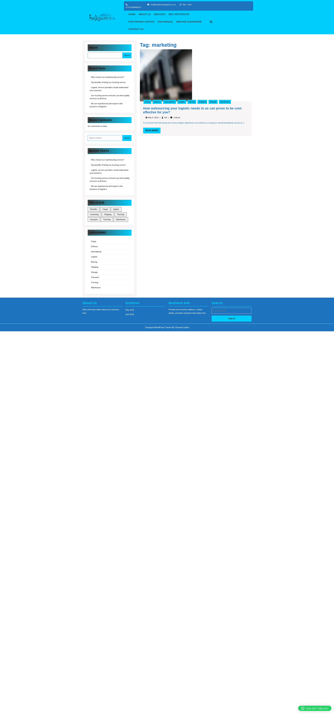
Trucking (107, 219)
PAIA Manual (165, 21)
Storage (94, 272)
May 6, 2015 (153, 117)
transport (94, 219)
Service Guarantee (189, 21)
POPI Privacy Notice (141, 21)
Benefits (93, 209)
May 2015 (130, 310)
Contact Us (136, 29)
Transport (95, 277)
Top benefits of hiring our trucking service (108, 82)
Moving (94, 262)
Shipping (107, 214)
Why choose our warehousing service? (107, 77)
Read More (152, 131)
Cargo (105, 209)
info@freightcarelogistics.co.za (163, 5)
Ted (165, 117)
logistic (116, 209)
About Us (145, 14)
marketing (94, 214)
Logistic (94, 257)
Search (93, 47)
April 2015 (130, 314)
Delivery (94, 246)
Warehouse (121, 219)
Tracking (120, 214)
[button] (314, 708)
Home (131, 14)
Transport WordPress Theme (158, 327)
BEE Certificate (179, 14)
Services (160, 14)
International (96, 251)
